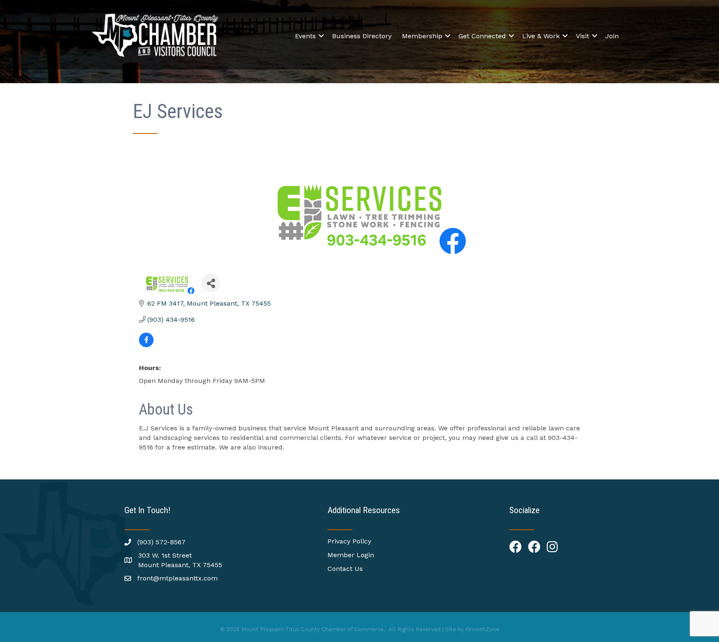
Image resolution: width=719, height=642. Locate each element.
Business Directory (362, 36)
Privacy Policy (349, 541)
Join (612, 36)
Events (305, 36)
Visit (582, 36)
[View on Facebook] (146, 345)
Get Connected (482, 36)
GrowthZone (482, 629)
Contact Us (345, 569)
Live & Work (541, 36)
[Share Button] (210, 283)
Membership (422, 36)
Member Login (350, 555)
